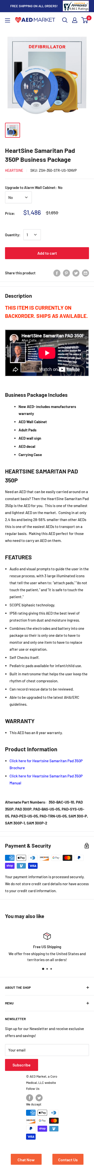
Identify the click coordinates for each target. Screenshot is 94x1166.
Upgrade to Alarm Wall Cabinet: (33, 187)
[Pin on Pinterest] (66, 273)
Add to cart (47, 253)
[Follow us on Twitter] (39, 1097)
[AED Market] (35, 20)
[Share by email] (85, 273)
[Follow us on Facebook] (29, 1097)
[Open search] (65, 20)
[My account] (74, 20)
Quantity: (12, 235)
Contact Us (68, 1159)
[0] (85, 20)
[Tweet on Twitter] (75, 273)
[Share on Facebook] (56, 273)
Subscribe (22, 1064)
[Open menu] (7, 20)
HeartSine (14, 170)
